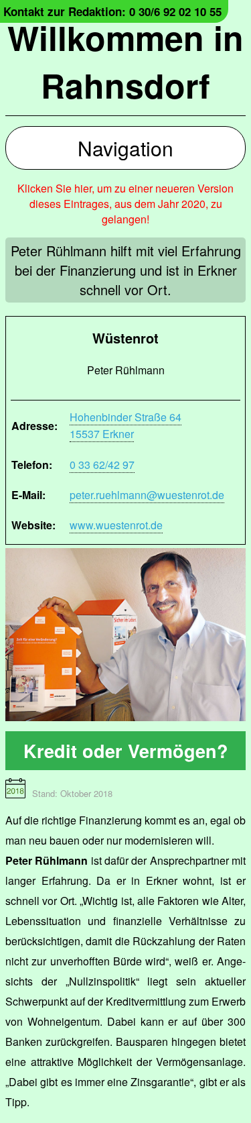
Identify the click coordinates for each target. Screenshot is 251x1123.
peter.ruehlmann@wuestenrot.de (147, 494)
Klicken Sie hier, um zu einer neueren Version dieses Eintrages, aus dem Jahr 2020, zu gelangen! (125, 203)
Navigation (125, 147)
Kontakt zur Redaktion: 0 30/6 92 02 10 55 (112, 11)
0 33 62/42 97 (102, 464)
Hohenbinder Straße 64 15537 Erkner (125, 425)
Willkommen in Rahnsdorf (125, 61)
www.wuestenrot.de (116, 525)
